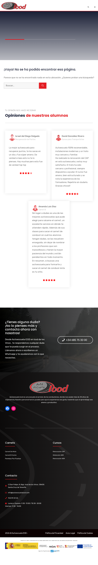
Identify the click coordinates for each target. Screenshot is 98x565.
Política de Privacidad (54, 533)
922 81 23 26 (13, 498)
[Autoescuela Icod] (13, 7)
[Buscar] (42, 86)
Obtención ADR (58, 455)
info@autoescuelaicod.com (18, 493)
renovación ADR (59, 458)
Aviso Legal (70, 533)
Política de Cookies (85, 533)
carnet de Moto (10, 451)
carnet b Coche (10, 455)
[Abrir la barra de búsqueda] (88, 7)
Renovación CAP (59, 451)
